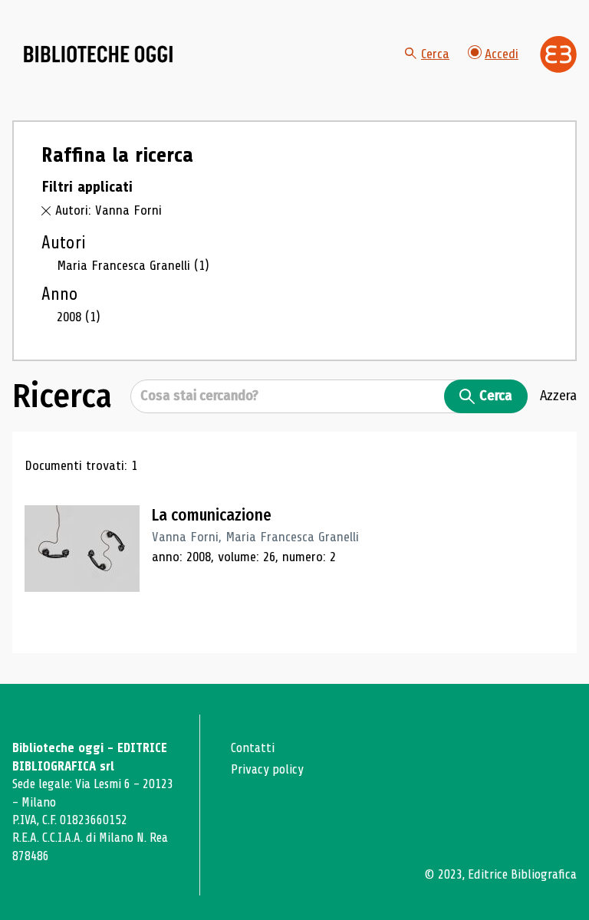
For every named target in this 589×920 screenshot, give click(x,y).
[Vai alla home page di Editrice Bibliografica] (558, 54)
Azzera (558, 395)
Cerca (435, 53)
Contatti (253, 748)
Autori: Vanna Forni (108, 210)
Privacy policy (267, 769)
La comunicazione (211, 515)
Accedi (501, 53)
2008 (78, 316)
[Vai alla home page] (98, 54)
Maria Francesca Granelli (133, 265)
